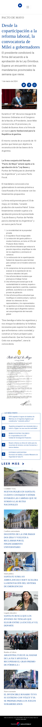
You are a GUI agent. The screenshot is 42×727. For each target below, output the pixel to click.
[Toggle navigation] (28, 7)
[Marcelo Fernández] (11, 7)
